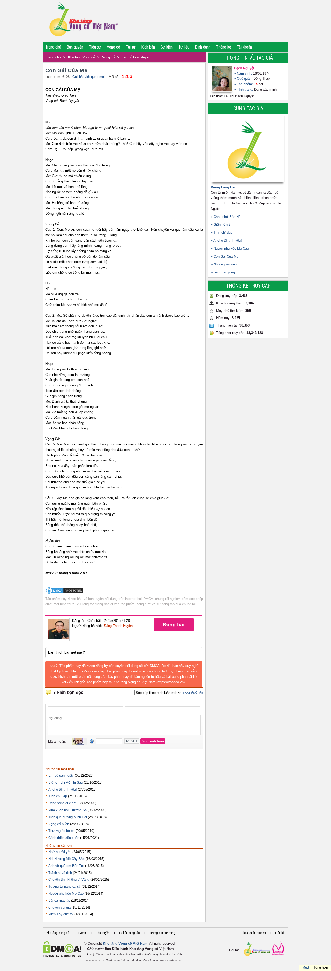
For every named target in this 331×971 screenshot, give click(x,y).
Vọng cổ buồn (58, 824)
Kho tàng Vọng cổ (81, 57)
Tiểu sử (95, 47)
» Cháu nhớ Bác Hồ (225, 217)
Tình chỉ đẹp (57, 796)
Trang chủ (53, 47)
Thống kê (223, 47)
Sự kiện (167, 47)
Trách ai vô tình (60, 873)
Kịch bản (148, 47)
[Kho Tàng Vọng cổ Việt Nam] (83, 21)
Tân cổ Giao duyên (136, 57)
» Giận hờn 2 (220, 224)
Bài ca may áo (59, 900)
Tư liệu (183, 47)
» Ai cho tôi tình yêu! (226, 240)
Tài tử (131, 47)
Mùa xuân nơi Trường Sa (67, 810)
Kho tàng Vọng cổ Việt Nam (125, 943)
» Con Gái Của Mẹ (224, 256)
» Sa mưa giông (223, 272)
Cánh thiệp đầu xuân (63, 838)
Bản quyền (75, 47)
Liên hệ (279, 933)
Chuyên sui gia (59, 907)
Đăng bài (174, 624)
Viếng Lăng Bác (223, 187)
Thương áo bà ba (61, 831)
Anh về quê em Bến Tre (66, 866)
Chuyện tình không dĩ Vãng (68, 879)
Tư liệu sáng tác (129, 933)
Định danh (202, 47)
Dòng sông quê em (62, 803)
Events (82, 933)
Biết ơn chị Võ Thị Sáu (65, 782)
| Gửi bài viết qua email (88, 77)
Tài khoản (244, 47)
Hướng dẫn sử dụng (162, 933)
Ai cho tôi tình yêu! (62, 789)
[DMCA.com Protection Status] (64, 593)
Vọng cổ (113, 47)
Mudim (307, 967)
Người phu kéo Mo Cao (66, 893)
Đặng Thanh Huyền (118, 626)
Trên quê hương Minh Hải (67, 817)
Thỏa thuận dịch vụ (253, 933)
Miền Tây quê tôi (60, 914)
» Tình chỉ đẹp (221, 232)
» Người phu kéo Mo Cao (230, 248)
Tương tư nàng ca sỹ (64, 886)
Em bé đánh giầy (61, 775)
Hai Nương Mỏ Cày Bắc (66, 859)
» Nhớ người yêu (224, 264)
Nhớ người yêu (59, 852)
